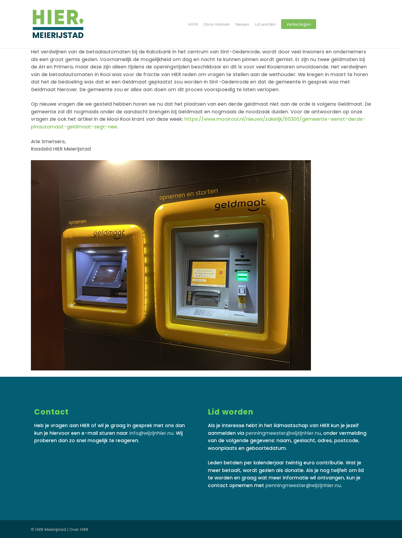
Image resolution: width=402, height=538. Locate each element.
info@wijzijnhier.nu (151, 433)
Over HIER (78, 529)
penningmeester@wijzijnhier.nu (283, 433)
